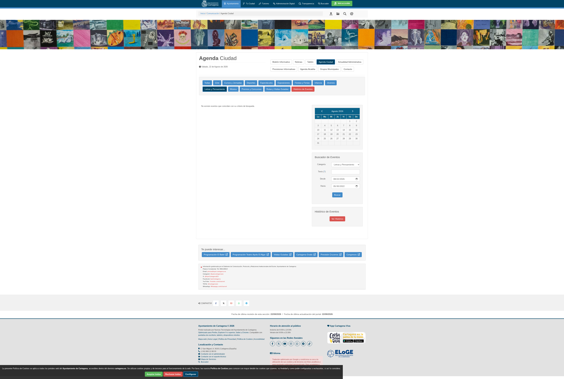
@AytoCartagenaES (212, 276)
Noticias (298, 62)
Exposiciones (284, 83)
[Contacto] (351, 14)
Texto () (321, 171)
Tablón (310, 62)
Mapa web (202, 339)
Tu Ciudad (250, 4)
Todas (207, 83)
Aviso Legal (212, 339)
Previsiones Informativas (283, 69)
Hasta (322, 186)
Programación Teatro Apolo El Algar (250, 254)
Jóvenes (331, 83)
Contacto (348, 69)
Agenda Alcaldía (307, 69)
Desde (322, 179)
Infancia (318, 83)
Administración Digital (285, 4)
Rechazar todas (173, 374)
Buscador (324, 4)
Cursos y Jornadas (233, 83)
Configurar (190, 374)
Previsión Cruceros (330, 254)
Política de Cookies (245, 339)
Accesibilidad (259, 339)
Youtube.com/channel (217, 281)
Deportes (251, 83)
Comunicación (213, 13)
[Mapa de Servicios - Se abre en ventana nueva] (331, 14)
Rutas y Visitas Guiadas (277, 89)
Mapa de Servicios (208, 359)
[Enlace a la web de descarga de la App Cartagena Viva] (346, 336)
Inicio (202, 13)
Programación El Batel (215, 254)
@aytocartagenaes (216, 274)
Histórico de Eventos (303, 89)
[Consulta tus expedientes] (337, 14)
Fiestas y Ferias (302, 83)
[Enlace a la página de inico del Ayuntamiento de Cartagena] (210, 3)
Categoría (321, 164)
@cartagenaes (213, 284)
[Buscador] (344, 14)
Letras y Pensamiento (215, 89)
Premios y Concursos (251, 89)
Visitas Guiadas (281, 254)
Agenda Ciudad (326, 62)
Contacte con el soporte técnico (213, 357)
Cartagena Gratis (305, 254)
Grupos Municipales (329, 69)
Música (233, 89)
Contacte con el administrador (213, 354)
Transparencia (307, 4)
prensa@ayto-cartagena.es (216, 271)
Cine (217, 83)
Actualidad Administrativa (349, 62)
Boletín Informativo (281, 62)
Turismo (265, 4)
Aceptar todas (154, 374)
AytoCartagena (215, 279)
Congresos (352, 254)
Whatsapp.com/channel (219, 286)
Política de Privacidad (227, 339)
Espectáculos (266, 83)
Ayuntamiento (232, 4)
